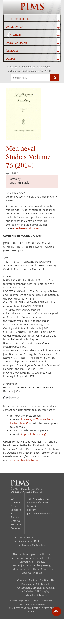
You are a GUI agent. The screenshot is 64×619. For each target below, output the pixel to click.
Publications (16, 43)
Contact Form (25, 537)
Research (13, 35)
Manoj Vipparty (39, 604)
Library (12, 50)
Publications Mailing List (31, 544)
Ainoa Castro (34, 600)
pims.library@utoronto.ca (40, 513)
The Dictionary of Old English (38, 582)
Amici (10, 58)
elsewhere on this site (25, 228)
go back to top (56, 611)
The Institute (17, 19)
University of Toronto (35, 595)
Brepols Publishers (31, 434)
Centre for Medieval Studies (32, 580)
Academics (14, 27)
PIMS (32, 7)
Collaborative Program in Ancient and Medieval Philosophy (36, 589)
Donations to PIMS (28, 541)
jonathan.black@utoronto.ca (26, 460)
